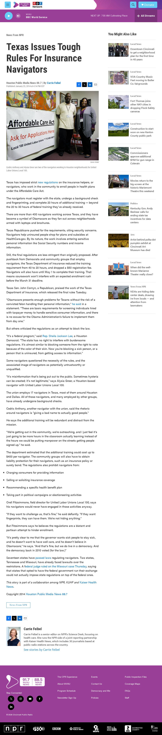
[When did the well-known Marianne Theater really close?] (118, 268)
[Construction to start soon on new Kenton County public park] (118, 129)
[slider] (23, 15)
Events (94, 677)
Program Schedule (66, 691)
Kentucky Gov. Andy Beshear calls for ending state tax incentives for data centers (141, 215)
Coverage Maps (132, 684)
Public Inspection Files (136, 677)
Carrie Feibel (54, 82)
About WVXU (63, 684)
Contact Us (96, 684)
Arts (132, 235)
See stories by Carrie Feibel (42, 650)
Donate (149, 4)
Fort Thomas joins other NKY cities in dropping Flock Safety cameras (142, 106)
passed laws (43, 558)
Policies (95, 697)
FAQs (127, 691)
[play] (8, 16)
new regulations (48, 182)
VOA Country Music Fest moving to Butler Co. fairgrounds (142, 80)
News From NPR (15, 35)
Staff (127, 697)
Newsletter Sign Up (66, 697)
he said (76, 304)
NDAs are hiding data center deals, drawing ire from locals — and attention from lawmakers (142, 298)
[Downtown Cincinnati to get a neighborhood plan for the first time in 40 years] (118, 50)
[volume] (18, 15)
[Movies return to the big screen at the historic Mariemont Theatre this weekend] (118, 181)
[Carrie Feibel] (13, 636)
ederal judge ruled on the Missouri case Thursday (56, 566)
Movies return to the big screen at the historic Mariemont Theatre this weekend (142, 186)
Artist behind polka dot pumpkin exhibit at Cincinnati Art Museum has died (143, 245)
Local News (135, 44)
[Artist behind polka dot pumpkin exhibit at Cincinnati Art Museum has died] (118, 240)
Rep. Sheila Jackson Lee (57, 336)
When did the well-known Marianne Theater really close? (141, 270)
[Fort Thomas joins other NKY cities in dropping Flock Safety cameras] (118, 102)
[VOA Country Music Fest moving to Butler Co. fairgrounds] (118, 77)
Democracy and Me (100, 691)
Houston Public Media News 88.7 (46, 594)
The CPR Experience (67, 677)
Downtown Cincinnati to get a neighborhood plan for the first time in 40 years (142, 54)
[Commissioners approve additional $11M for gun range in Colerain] (118, 154)
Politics (134, 203)
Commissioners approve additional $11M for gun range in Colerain (142, 158)
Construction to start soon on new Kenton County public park (141, 132)
